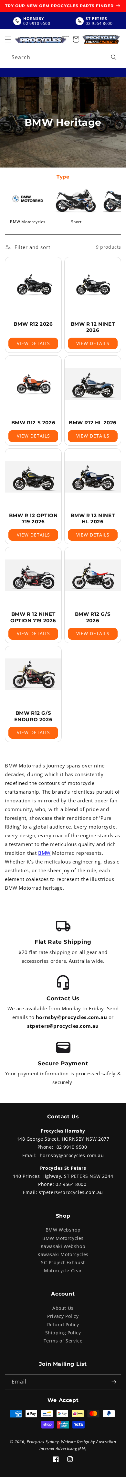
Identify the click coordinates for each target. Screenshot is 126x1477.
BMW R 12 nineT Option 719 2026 (33, 617)
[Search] (114, 57)
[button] (8, 39)
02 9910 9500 (72, 1147)
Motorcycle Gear (63, 1270)
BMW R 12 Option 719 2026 (33, 518)
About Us (63, 1308)
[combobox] (63, 57)
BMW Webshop (63, 1230)
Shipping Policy (63, 1333)
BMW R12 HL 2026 (93, 422)
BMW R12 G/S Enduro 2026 (33, 716)
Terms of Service (63, 1341)
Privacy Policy (63, 1316)
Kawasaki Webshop (63, 1246)
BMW (44, 853)
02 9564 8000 (71, 1184)
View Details (33, 343)
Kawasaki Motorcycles (63, 1254)
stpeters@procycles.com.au (63, 1026)
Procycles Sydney (43, 1441)
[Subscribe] (114, 1381)
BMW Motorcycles (63, 1238)
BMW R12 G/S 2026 (93, 617)
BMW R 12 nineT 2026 (93, 327)
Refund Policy (63, 1324)
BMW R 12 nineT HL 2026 (93, 518)
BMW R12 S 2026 (33, 422)
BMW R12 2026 (33, 324)
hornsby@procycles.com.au (71, 1017)
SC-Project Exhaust (63, 1262)
